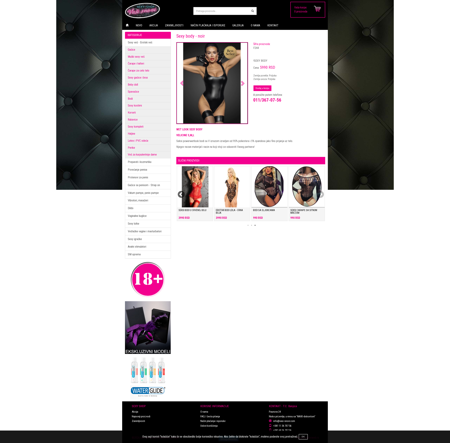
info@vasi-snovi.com (284, 421)
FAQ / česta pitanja (210, 416)
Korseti (132, 112)
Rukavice (133, 119)
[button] (182, 83)
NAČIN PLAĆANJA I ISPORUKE (208, 25)
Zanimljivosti (138, 421)
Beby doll (133, 84)
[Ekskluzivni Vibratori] (148, 327)
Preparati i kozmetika (139, 162)
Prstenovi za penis (138, 177)
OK (303, 436)
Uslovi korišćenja (209, 425)
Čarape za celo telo (138, 70)
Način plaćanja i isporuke (213, 421)
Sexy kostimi (135, 105)
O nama (204, 411)
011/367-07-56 (267, 100)
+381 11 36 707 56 (282, 425)
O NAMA (255, 25)
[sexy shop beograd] (156, 10)
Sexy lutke (133, 223)
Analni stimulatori (137, 246)
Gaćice (131, 49)
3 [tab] (255, 225)
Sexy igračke (135, 239)
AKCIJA (153, 25)
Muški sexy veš (136, 56)
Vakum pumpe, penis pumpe (143, 193)
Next (318, 192)
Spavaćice (133, 91)
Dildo (130, 208)
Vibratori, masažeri (138, 200)
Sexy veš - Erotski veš (140, 42)
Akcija (135, 411)
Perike (131, 147)
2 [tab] (251, 225)
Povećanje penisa (137, 169)
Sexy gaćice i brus (138, 77)
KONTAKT (272, 25)
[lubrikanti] (148, 377)
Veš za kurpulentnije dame (142, 154)
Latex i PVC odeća (138, 140)
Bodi (130, 98)
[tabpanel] (195, 195)
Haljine (131, 133)
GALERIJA (238, 25)
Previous (179, 192)
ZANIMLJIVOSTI (174, 25)
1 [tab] (248, 225)
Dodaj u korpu (262, 88)
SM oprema (134, 254)
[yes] (253, 11)
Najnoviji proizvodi (141, 416)
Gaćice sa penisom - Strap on (144, 185)
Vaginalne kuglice (137, 216)
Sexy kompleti (135, 126)
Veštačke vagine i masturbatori (145, 231)
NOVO (139, 25)
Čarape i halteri (136, 63)
